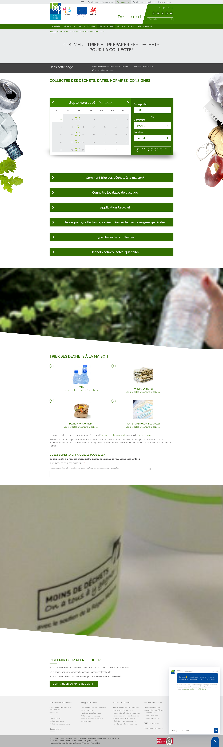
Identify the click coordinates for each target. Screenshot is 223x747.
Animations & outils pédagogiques (125, 724)
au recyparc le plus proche (114, 435)
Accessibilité (95, 743)
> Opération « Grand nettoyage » (124, 721)
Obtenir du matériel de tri (144, 66)
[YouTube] (171, 13)
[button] (56, 26)
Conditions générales (73, 743)
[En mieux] (80, 11)
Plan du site (54, 743)
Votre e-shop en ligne (152, 707)
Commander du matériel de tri (74, 684)
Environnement (123, 2)
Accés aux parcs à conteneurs (91, 713)
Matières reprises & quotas (90, 716)
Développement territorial (143, 2)
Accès (161, 8)
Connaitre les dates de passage (115, 192)
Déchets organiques (57, 721)
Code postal (140, 104)
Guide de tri (54, 712)
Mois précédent (53, 102)
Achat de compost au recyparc (92, 719)
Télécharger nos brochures (153, 728)
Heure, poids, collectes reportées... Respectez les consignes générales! (115, 222)
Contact (170, 8)
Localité (138, 132)
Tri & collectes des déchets (61, 703)
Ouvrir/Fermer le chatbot (215, 742)
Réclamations (69, 26)
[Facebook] (154, 13)
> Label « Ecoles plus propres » (124, 718)
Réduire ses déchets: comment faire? (126, 707)
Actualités (55, 26)
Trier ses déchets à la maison (103, 70)
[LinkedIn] (162, 13)
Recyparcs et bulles (89, 703)
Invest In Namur (165, 2)
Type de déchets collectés (115, 237)
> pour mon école (150, 712)
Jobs (165, 8)
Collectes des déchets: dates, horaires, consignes (110, 66)
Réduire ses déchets (125, 26)
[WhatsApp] (167, 13)
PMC (51, 715)
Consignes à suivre (87, 710)
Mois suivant (128, 102)
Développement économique (100, 2)
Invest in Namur (113, 738)
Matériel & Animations (153, 703)
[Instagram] (158, 13)
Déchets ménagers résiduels (60, 724)
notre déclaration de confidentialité (194, 689)
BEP (82, 2)
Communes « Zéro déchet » (123, 710)
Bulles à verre (86, 722)
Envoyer (216, 730)
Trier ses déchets (106, 26)
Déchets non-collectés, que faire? (115, 252)
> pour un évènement (152, 715)
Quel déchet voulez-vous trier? (67, 463)
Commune (140, 120)
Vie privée (86, 743)
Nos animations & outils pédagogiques (126, 713)
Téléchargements (144, 26)
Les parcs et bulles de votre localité (93, 707)
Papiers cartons (55, 718)
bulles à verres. (145, 435)
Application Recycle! (115, 207)
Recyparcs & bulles (87, 26)
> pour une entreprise (152, 718)
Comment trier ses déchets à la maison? (115, 178)
